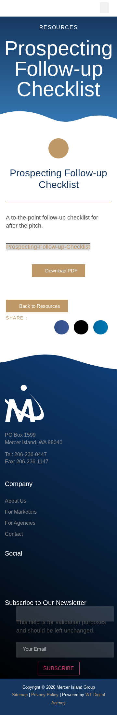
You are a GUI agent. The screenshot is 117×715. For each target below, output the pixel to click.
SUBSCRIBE (58, 668)
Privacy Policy (44, 694)
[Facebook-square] (10, 573)
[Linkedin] (29, 573)
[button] (104, 7)
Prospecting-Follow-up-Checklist (48, 247)
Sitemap (20, 694)
